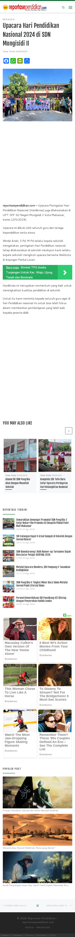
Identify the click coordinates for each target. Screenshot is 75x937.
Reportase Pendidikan (42, 918)
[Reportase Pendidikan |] (24, 7)
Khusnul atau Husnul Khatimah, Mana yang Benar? (29, 847)
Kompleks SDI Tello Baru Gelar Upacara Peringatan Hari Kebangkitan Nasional (54, 483)
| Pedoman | (17, 935)
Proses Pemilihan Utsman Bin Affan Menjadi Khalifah (30, 810)
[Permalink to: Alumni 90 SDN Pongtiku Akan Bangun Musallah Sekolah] (20, 455)
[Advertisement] (37, 162)
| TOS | (52, 935)
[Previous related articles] (60, 430)
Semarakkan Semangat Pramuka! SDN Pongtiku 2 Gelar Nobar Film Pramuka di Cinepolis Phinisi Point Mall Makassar (42, 522)
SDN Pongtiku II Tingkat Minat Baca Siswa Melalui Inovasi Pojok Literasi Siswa (42, 584)
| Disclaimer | (41, 935)
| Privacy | (29, 935)
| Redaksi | (5, 935)
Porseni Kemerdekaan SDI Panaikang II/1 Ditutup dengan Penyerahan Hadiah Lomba (41, 599)
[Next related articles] (68, 430)
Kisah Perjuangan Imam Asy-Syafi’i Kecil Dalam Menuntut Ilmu (35, 885)
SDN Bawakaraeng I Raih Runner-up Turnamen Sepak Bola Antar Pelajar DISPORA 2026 (43, 553)
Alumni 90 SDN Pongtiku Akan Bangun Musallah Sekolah (17, 483)
